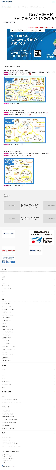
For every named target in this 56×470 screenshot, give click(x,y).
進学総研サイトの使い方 (7, 456)
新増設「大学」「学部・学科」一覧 (9, 428)
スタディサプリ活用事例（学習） (9, 349)
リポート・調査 (6, 406)
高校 (14, 6)
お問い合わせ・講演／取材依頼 (8, 458)
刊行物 (3, 432)
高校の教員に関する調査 (7, 413)
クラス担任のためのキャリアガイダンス (10, 443)
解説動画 (4, 365)
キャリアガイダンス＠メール (8, 352)
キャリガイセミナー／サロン (9, 22)
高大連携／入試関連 (6, 303)
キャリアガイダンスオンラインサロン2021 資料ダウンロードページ (30, 218)
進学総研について (5, 454)
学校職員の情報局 (6, 392)
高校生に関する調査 (6, 411)
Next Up (4, 396)
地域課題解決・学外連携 (7, 332)
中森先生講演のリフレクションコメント (19, 155)
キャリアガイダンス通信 (7, 354)
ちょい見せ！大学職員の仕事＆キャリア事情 (11, 402)
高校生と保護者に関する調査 (8, 416)
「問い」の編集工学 (6, 343)
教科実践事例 (5, 326)
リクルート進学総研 (7, 6)
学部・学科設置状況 (6, 425)
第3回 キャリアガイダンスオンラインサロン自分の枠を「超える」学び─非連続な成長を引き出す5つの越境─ (30, 206)
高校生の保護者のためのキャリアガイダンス (11, 446)
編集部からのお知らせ (6, 360)
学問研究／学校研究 (6, 337)
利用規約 (4, 462)
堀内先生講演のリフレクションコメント (19, 114)
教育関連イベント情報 (6, 312)
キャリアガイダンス (6, 440)
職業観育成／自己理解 (6, 334)
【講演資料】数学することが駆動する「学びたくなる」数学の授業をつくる (27, 112)
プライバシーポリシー (6, 460)
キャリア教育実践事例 (6, 320)
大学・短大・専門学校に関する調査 (9, 419)
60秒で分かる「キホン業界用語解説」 (10, 399)
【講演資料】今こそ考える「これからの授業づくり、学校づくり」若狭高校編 (28, 153)
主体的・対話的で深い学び (7, 329)
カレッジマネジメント (6, 437)
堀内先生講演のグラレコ (15, 144)
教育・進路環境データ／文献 (8, 314)
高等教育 (4, 269)
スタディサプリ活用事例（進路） (9, 346)
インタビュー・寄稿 (6, 306)
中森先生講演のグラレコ (15, 185)
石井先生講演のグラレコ (15, 103)
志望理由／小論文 (6, 340)
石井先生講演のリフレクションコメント (19, 74)
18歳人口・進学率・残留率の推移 (9, 422)
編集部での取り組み (6, 357)
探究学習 (4, 323)
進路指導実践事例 (6, 317)
